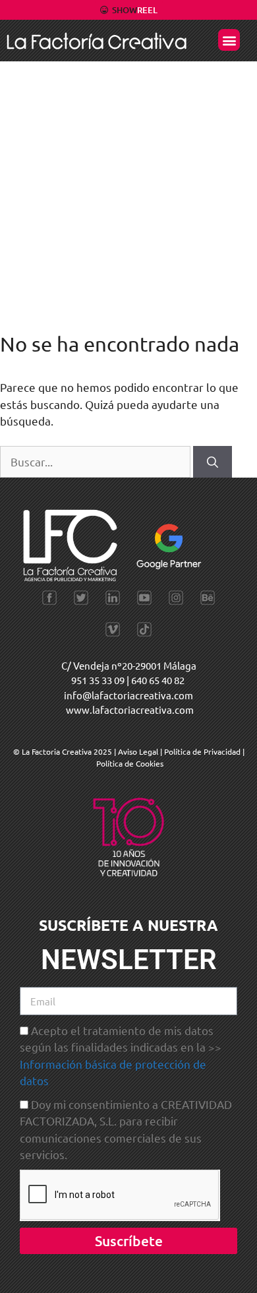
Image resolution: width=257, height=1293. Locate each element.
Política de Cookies (129, 763)
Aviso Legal (139, 751)
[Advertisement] (128, 196)
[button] (229, 40)
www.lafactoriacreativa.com (130, 709)
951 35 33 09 (98, 680)
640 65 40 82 (158, 680)
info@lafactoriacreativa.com (128, 695)
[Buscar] (212, 462)
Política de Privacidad (202, 751)
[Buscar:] (96, 461)
